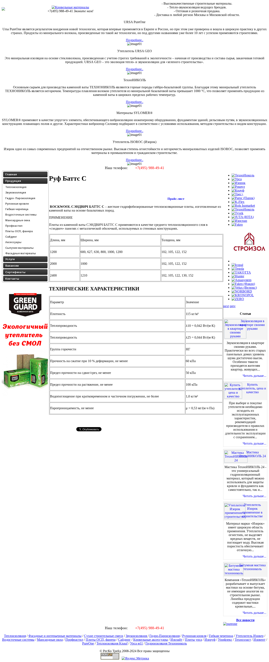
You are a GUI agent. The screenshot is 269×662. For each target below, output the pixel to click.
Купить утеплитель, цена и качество (252, 388)
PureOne (88, 643)
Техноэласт (243, 639)
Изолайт (176, 639)
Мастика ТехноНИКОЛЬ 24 (252, 454)
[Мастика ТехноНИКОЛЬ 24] (236, 460)
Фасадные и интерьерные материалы (55, 636)
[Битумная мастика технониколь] (233, 573)
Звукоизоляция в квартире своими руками (252, 324)
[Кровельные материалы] (70, 7)
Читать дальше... (254, 375)
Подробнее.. (134, 40)
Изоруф (209, 639)
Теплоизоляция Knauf (112, 643)
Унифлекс (225, 639)
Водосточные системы (18, 639)
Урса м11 (136, 643)
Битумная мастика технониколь (252, 567)
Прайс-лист (175, 198)
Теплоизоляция (15, 636)
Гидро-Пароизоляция (164, 636)
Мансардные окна (50, 639)
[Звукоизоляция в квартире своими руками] (235, 336)
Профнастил (74, 639)
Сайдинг (124, 639)
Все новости (245, 620)
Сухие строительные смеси (103, 636)
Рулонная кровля (194, 636)
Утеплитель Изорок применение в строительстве (252, 510)
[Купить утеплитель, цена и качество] (233, 396)
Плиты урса (193, 639)
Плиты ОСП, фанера (101, 639)
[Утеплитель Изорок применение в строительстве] (234, 516)
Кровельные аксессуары (150, 639)
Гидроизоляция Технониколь (166, 643)
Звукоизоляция (137, 636)
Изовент (259, 639)
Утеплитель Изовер (250, 636)
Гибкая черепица (221, 636)
